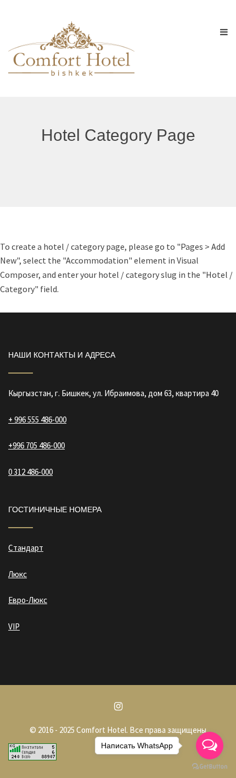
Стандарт (25, 548)
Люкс (17, 574)
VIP (14, 626)
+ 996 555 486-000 (37, 419)
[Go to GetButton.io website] (209, 766)
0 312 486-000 (30, 472)
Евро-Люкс (27, 600)
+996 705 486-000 (36, 445)
